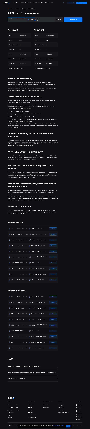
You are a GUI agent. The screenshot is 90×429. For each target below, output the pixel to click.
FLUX (12, 240)
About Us (22, 2)
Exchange (72, 19)
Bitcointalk (80, 416)
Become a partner (82, 2)
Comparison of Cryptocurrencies (23, 9)
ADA (33, 251)
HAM (12, 262)
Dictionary (10, 417)
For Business (46, 407)
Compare (53, 228)
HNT (12, 279)
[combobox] (49, 2)
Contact (35, 2)
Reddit (79, 419)
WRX (12, 251)
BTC (12, 274)
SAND (12, 257)
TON (12, 268)
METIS (12, 234)
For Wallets (30, 409)
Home (9, 404)
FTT (12, 245)
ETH (32, 279)
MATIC (33, 257)
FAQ (39, 2)
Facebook (80, 405)
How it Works (15, 2)
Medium (80, 410)
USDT (33, 228)
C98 (12, 228)
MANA (33, 240)
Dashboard (71, 2)
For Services (31, 407)
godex (11, 9)
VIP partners (31, 404)
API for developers (32, 417)
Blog (42, 2)
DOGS (32, 268)
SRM (32, 245)
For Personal (46, 404)
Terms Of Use (56, 425)
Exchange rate (28, 2)
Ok (68, 426)
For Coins (30, 412)
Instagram (80, 413)
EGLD (32, 274)
